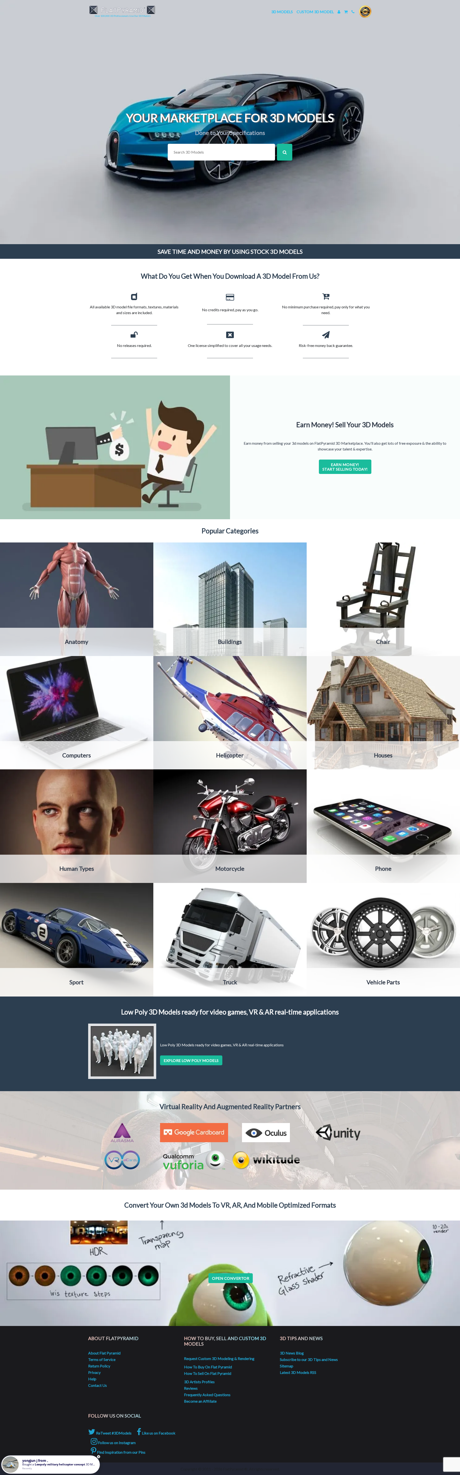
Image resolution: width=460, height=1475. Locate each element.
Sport (76, 982)
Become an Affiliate (200, 1401)
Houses (383, 755)
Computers (76, 755)
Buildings (230, 641)
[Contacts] (353, 11)
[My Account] (339, 11)
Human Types (76, 868)
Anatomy (76, 641)
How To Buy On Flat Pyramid (208, 1367)
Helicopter (230, 755)
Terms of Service (101, 1359)
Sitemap (286, 1366)
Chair (383, 641)
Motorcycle (229, 868)
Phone (383, 868)
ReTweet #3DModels (113, 1433)
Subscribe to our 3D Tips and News (309, 1359)
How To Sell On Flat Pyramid (207, 1373)
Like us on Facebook (158, 1433)
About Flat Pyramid (104, 1353)
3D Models (282, 11)
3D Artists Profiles (199, 1381)
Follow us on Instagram (116, 1442)
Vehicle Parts (383, 982)
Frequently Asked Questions (207, 1394)
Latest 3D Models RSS (298, 1372)
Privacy (94, 1372)
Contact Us (97, 1385)
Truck (230, 982)
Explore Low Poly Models (191, 1060)
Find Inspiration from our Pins (120, 1452)
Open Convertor (230, 1278)
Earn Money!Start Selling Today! (345, 466)
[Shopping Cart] (346, 11)
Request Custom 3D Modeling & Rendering (219, 1358)
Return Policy (99, 1366)
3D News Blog (292, 1353)
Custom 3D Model (315, 11)
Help (92, 1379)
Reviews (191, 1388)
